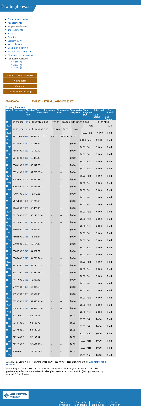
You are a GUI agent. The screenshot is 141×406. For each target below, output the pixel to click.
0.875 (25, 243)
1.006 (25, 179)
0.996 (25, 200)
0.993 (25, 294)
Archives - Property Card (20, 51)
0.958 (25, 229)
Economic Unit (15, 40)
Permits (12, 37)
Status (97, 117)
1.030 (25, 143)
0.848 (25, 251)
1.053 (27, 122)
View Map (20, 86)
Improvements (15, 29)
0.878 (25, 272)
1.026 (25, 165)
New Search (20, 80)
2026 (15, 62)
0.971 (25, 222)
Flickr (131, 394)
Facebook (124, 394)
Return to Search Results (20, 75)
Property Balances (17, 26)
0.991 (25, 193)
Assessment (18, 110)
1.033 (27, 129)
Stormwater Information (20, 55)
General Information (18, 19)
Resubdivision (15, 44)
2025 (15, 64)
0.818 (25, 258)
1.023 (25, 301)
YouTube (138, 394)
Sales (11, 33)
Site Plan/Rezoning (18, 47)
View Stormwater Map (20, 91)
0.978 (25, 286)
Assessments (15, 22)
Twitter (117, 394)
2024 (15, 67)
